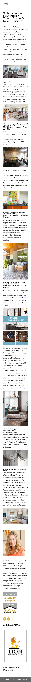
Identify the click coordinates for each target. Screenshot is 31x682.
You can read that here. (18, 388)
